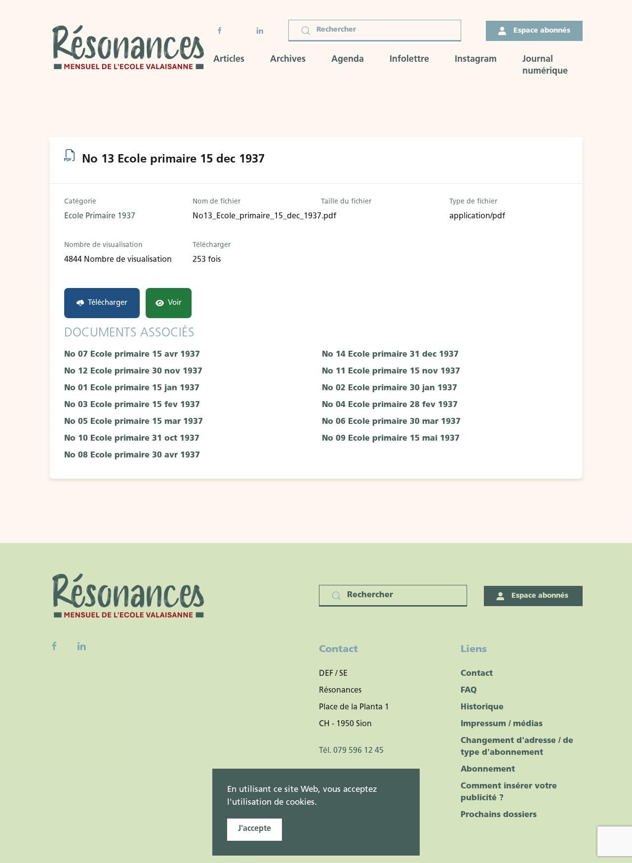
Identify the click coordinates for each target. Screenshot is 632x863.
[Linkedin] (81, 646)
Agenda (347, 59)
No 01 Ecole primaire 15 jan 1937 (131, 388)
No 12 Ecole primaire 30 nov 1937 (133, 371)
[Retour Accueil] (131, 48)
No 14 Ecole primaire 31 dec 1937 (390, 355)
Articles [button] (228, 59)
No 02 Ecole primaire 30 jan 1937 (389, 388)
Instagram (476, 59)
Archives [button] (288, 59)
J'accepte (254, 829)
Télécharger (107, 303)
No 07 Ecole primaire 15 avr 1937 (132, 355)
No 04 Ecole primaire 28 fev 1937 (390, 405)
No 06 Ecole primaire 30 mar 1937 (391, 422)
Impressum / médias (502, 724)
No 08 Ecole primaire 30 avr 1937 (132, 455)
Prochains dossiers (499, 815)
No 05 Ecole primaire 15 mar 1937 (133, 422)
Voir (175, 303)
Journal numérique (545, 65)
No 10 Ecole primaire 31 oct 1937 (131, 439)
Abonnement (488, 770)
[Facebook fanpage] (54, 646)
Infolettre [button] (409, 59)
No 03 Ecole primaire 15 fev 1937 (132, 405)
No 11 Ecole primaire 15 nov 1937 (391, 371)
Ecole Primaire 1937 (99, 216)
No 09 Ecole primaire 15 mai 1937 (391, 439)
